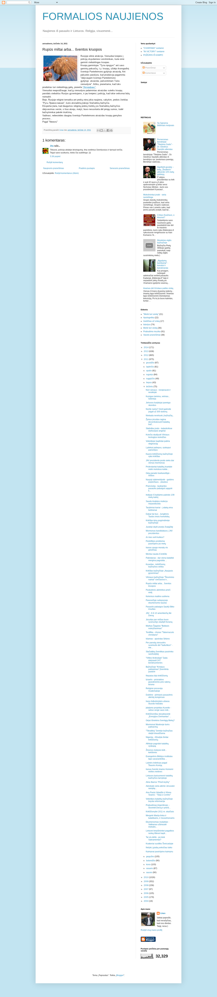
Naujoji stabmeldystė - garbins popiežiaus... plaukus (160, 480)
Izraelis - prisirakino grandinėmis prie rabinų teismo (158, 682)
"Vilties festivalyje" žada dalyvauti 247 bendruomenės (156, 660)
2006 (146, 893)
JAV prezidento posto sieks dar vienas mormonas (160, 461)
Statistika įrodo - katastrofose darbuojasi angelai (159, 429)
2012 (146, 355)
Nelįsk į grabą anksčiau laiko (159, 847)
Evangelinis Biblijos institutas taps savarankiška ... (159, 757)
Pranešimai (150, 68)
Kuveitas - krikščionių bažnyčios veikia (155, 565)
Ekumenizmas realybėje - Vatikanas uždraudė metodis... (157, 824)
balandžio (151, 860)
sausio (149, 872)
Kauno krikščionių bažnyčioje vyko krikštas (159, 455)
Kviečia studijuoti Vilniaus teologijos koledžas (157, 436)
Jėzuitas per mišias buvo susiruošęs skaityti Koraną (159, 620)
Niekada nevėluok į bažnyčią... (160, 415)
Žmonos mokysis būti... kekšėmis (156, 751)
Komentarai (150, 73)
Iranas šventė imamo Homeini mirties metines (159, 770)
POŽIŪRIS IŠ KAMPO (153, 55)
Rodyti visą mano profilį (151, 930)
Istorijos (146, 324)
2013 (146, 351)
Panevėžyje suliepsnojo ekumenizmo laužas (157, 601)
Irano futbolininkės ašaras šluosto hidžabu (158, 702)
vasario (149, 868)
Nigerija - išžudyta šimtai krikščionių (157, 738)
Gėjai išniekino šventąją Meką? (160, 720)
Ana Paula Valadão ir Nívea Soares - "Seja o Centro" (158, 793)
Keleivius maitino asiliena (157, 596)
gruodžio (150, 362)
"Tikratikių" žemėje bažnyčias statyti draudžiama (159, 732)
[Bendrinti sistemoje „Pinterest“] (111, 130)
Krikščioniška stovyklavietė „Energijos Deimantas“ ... (158, 715)
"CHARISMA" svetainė (153, 48)
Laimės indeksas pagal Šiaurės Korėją (156, 764)
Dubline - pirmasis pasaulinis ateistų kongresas (159, 696)
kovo (148, 864)
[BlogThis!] (101, 130)
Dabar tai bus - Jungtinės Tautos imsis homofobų (158, 515)
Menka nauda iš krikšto (156, 554)
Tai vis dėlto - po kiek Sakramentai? (155, 838)
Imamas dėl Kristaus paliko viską (158, 288)
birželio (149, 386)
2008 (146, 885)
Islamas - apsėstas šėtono (158, 639)
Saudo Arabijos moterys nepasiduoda (157, 502)
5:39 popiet (55, 156)
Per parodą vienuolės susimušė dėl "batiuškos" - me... (159, 645)
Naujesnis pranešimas (53, 168)
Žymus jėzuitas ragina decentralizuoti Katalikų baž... (158, 422)
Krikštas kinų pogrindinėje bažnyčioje (158, 521)
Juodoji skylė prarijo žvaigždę (159, 527)
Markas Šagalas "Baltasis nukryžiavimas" (157, 627)
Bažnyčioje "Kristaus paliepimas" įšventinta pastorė (157, 669)
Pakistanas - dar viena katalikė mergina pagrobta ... (160, 559)
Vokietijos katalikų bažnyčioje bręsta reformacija (159, 800)
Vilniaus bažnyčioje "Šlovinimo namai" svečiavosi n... (160, 578)
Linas (162, 913)
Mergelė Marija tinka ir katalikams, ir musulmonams (160, 816)
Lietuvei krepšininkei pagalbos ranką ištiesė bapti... (160, 832)
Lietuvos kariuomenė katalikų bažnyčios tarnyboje (159, 776)
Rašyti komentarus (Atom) (67, 173)
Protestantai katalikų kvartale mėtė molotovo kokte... (159, 468)
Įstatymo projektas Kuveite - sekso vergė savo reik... (158, 709)
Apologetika (148, 317)
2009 (146, 881)
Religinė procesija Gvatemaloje (154, 689)
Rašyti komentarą (55, 162)
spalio (149, 370)
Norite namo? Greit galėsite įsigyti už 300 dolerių (158, 410)
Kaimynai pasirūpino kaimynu (159, 851)
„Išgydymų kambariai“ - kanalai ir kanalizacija (162, 264)
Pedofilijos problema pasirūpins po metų (156, 542)
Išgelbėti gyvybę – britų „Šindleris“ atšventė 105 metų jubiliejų (165, 171)
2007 (146, 889)
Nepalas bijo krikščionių (157, 675)
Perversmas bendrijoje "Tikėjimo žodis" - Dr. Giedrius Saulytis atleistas (165, 144)
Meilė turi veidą (150, 328)
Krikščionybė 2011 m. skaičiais (160, 811)
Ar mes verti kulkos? (155, 537)
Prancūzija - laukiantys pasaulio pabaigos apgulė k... (159, 488)
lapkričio (150, 367)
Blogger (120, 975)
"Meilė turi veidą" (151, 314)
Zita (52, 146)
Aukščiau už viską (151, 321)
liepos (149, 382)
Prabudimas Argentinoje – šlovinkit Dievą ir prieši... (158, 806)
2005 (146, 897)
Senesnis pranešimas (120, 168)
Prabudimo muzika (152, 331)
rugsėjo (150, 374)
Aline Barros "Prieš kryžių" (158, 782)
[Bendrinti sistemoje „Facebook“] (108, 130)
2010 (146, 877)
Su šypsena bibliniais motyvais (165, 124)
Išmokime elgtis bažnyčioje (164, 241)
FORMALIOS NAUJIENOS (102, 16)
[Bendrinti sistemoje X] (104, 130)
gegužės (150, 856)
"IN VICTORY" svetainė (153, 51)
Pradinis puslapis (87, 168)
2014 (146, 347)
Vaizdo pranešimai (151, 335)
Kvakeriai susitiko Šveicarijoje (159, 843)
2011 (146, 359)
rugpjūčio (150, 378)
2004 (146, 901)
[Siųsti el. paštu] (98, 130)
